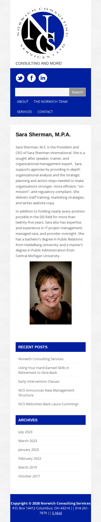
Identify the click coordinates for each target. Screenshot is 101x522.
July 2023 (25, 431)
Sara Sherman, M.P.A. (43, 134)
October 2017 (29, 476)
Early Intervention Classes (39, 381)
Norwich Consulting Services (41, 358)
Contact (45, 111)
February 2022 (29, 458)
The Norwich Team (51, 101)
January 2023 (28, 449)
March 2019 (27, 467)
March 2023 (27, 440)
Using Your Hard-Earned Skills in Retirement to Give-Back (43, 370)
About (22, 101)
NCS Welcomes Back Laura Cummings (48, 403)
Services (24, 111)
